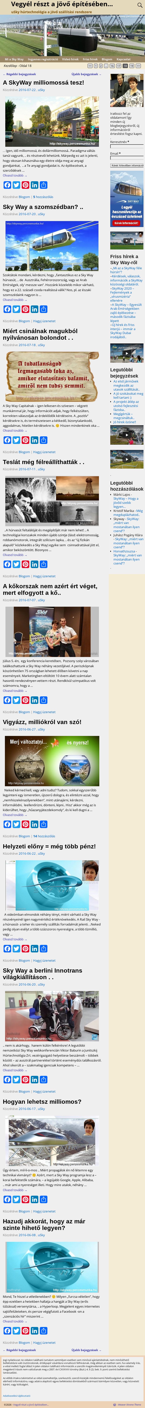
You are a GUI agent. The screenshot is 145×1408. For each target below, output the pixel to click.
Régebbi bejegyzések (19, 74)
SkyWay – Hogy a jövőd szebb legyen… (125, 502)
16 (112, 66)
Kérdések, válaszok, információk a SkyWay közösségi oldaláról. (126, 280)
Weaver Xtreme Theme (129, 1404)
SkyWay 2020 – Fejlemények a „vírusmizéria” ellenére (122, 294)
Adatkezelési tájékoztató (16, 1395)
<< (90, 66)
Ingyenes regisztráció (43, 59)
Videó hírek (70, 59)
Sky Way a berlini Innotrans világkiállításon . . (42, 973)
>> (138, 66)
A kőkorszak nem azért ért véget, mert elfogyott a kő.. (50, 589)
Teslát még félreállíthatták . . (43, 462)
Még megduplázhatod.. (128, 513)
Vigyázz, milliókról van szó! (42, 722)
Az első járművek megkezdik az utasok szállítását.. (126, 385)
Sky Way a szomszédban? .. (43, 206)
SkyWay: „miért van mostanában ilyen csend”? (126, 525)
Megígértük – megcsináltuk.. (123, 416)
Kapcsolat (124, 59)
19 (131, 66)
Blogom (107, 59)
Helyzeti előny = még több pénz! (49, 846)
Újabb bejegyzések (87, 74)
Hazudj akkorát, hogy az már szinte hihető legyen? (44, 1224)
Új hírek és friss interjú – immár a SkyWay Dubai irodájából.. (122, 331)
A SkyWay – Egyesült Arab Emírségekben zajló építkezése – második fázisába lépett (126, 312)
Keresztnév (119, 142)
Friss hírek (90, 59)
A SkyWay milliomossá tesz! (43, 82)
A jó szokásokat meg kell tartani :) (128, 395)
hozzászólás (43, 197)
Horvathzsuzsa (124, 551)
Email (115, 153)
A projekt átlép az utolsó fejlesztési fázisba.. (126, 405)
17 (118, 66)
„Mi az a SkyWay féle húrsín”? (126, 270)
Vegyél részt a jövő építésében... (31, 1404)
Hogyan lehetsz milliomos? (42, 1101)
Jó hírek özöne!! (124, 422)
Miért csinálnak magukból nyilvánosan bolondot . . (40, 334)
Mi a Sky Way (14, 59)
